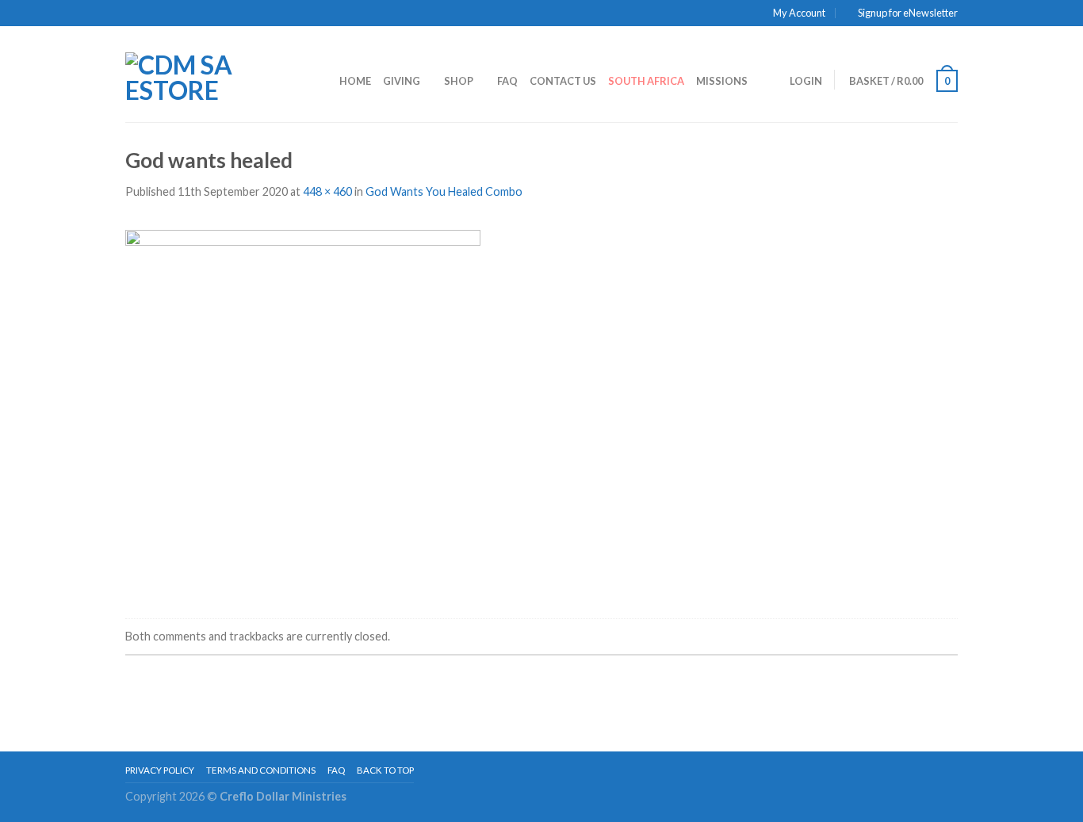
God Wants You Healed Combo (443, 191)
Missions (722, 81)
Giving (401, 81)
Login (806, 81)
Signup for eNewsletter (908, 12)
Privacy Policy (159, 770)
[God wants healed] (302, 410)
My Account (799, 12)
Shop (458, 81)
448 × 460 (327, 191)
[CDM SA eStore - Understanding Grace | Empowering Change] (208, 73)
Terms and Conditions (261, 770)
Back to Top (385, 770)
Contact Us (563, 81)
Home (355, 81)
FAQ (507, 81)
